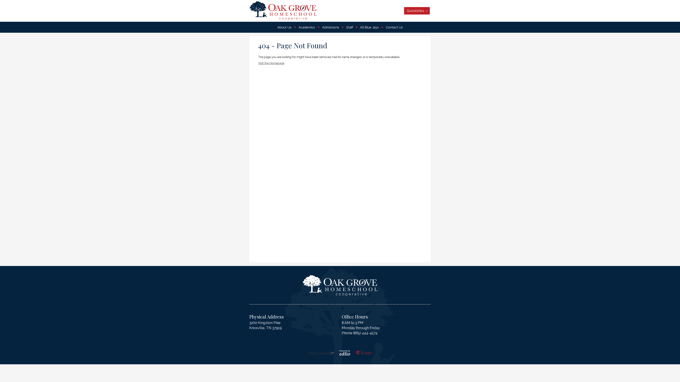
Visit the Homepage (271, 63)
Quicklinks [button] (415, 11)
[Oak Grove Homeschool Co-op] (282, 10)
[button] (284, 27)
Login (363, 353)
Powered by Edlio (345, 352)
